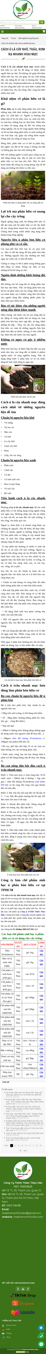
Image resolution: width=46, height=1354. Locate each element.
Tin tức (13, 38)
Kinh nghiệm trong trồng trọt (29, 38)
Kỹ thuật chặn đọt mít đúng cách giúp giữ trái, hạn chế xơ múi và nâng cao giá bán (24, 1093)
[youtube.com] (23, 1289)
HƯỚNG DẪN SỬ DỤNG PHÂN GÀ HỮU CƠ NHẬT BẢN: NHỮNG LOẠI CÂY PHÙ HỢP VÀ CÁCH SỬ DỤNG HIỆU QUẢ (24, 1123)
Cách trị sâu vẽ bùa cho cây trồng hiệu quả (24, 1133)
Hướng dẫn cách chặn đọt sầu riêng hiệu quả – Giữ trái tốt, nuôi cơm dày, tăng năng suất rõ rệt (24, 1101)
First (6, 1145)
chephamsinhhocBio (29, 1349)
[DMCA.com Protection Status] (23, 1353)
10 (20, 1150)
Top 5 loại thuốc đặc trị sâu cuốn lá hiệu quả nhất (23, 1139)
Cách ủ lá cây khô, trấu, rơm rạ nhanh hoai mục (18, 43)
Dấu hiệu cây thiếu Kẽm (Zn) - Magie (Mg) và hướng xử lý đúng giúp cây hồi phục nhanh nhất (24, 1116)
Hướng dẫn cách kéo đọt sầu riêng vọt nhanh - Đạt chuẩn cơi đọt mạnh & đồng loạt (23, 1108)
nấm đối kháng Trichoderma (26, 738)
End (25, 1150)
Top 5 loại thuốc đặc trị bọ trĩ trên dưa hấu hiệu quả (24, 1129)
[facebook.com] (28, 1289)
